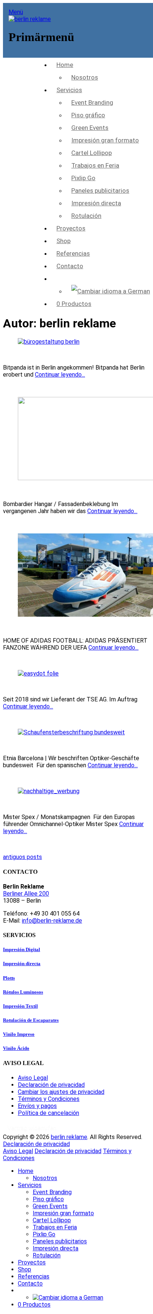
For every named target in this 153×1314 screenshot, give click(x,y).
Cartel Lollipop (91, 152)
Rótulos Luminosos (23, 992)
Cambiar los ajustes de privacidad (61, 1091)
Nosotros (84, 77)
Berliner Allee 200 (26, 893)
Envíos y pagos (37, 1105)
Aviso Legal (33, 1077)
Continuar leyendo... (60, 374)
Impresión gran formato (105, 140)
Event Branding (92, 102)
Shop (63, 241)
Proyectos (70, 228)
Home (64, 64)
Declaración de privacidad (51, 1084)
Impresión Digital (21, 949)
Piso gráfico (88, 115)
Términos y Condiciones (48, 1098)
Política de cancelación (48, 1112)
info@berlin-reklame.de (52, 920)
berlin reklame (69, 1137)
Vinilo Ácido (16, 1048)
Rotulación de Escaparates (31, 1020)
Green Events (89, 127)
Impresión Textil (20, 1006)
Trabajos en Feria (95, 165)
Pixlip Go (83, 178)
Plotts (9, 978)
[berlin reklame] (30, 19)
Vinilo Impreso (19, 1034)
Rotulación (86, 215)
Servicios (69, 90)
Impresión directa (96, 203)
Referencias (73, 253)
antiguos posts (22, 856)
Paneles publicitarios (100, 190)
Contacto (69, 266)
